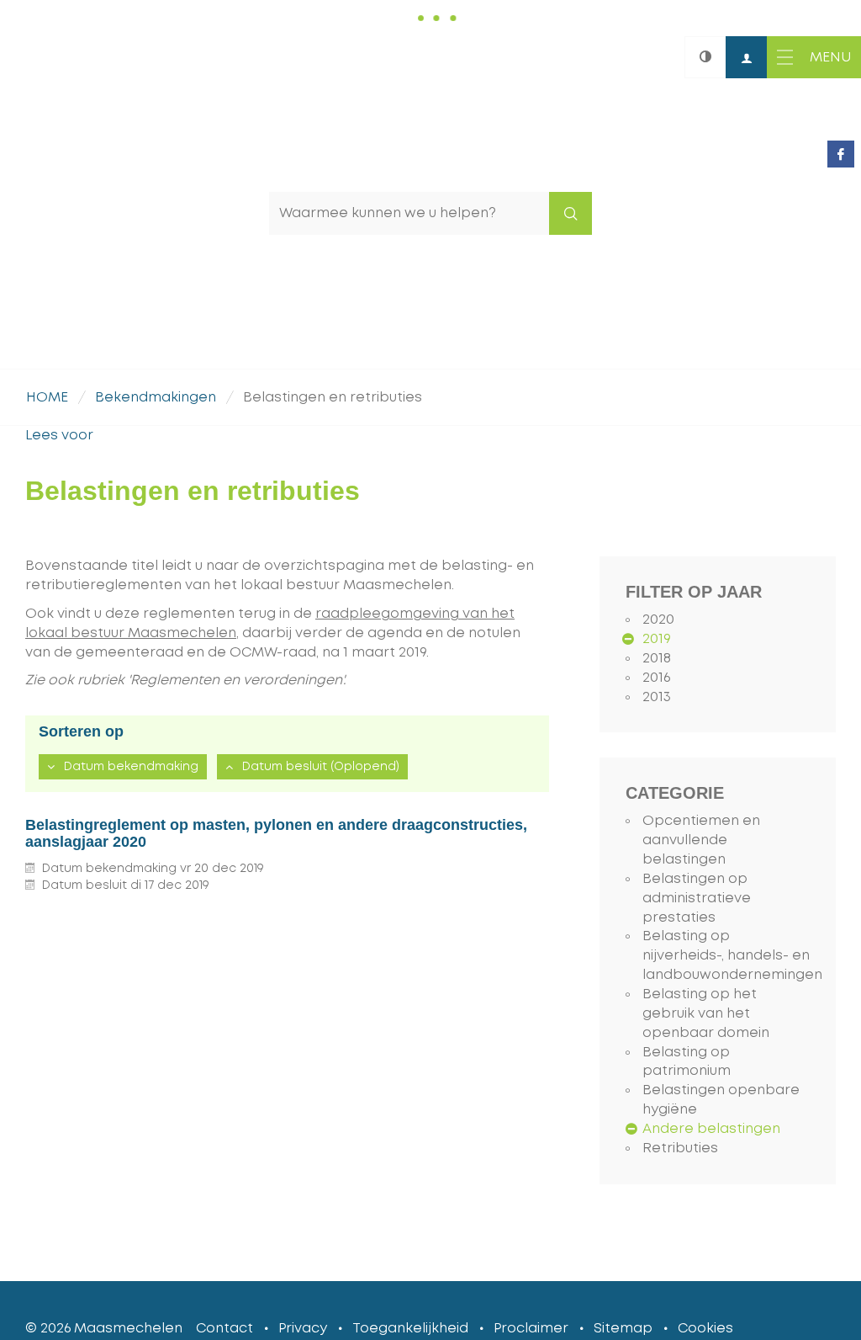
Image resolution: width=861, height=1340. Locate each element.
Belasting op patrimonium (686, 1061)
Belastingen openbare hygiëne (721, 1099)
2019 (656, 639)
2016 (656, 677)
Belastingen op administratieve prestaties (696, 898)
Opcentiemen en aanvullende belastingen (701, 840)
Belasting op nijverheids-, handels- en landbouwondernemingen (726, 955)
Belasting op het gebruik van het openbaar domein (705, 1013)
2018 (656, 658)
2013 (656, 697)
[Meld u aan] (747, 57)
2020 (658, 619)
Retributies (680, 1148)
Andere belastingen (711, 1128)
